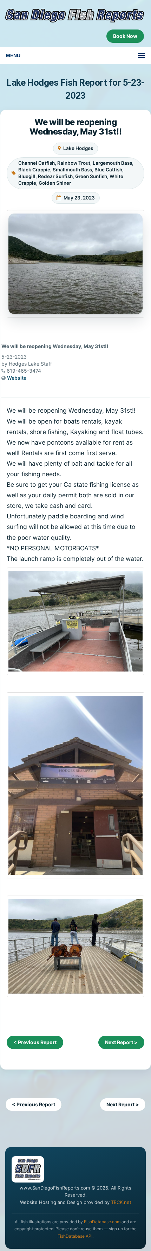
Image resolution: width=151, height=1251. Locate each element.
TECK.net (121, 1202)
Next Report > (121, 1042)
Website (16, 378)
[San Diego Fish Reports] (74, 15)
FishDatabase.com (102, 1221)
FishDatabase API (75, 1236)
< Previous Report (35, 1042)
